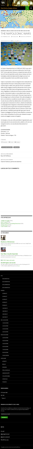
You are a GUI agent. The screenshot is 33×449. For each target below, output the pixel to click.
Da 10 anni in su (6, 281)
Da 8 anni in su (5, 278)
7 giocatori (5, 349)
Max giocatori (4, 334)
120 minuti (5, 308)
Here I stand (4, 222)
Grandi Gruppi (5, 373)
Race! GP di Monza (7, 154)
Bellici (9, 30)
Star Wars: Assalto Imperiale (9, 254)
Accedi (2, 431)
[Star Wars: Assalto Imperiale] (16, 249)
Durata (2, 290)
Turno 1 (4, 398)
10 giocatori (5, 355)
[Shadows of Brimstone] (16, 237)
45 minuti (4, 299)
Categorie (3, 358)
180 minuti (5, 311)
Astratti (4, 361)
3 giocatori (5, 328)
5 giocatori (5, 343)
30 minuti (4, 296)
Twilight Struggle (5, 220)
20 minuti (4, 293)
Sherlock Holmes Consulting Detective (10, 223)
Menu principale (31, 8)
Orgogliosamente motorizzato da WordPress (10, 447)
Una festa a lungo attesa (9, 8)
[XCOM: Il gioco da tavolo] (16, 260)
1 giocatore (5, 323)
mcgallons (15, 36)
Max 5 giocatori (15, 30)
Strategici (5, 379)
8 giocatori (5, 352)
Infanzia (4, 367)
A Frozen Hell (4, 392)
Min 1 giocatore (25, 30)
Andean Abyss (4, 225)
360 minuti (5, 317)
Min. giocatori (4, 320)
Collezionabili (6, 376)
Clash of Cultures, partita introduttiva (11, 160)
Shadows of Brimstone (7, 242)
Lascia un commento (25, 36)
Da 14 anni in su (6, 287)
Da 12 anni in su (6, 284)
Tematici (4, 382)
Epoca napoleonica (7, 147)
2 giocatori (5, 325)
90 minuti (4, 305)
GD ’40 (2, 395)
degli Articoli (5, 434)
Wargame (16, 147)
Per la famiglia (6, 370)
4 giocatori (5, 331)
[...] (10, 245)
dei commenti (5, 437)
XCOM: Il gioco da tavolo (8, 262)
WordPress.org (4, 439)
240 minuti (4, 30)
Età (1, 275)
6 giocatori (5, 346)
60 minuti (4, 302)
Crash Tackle (4, 226)
